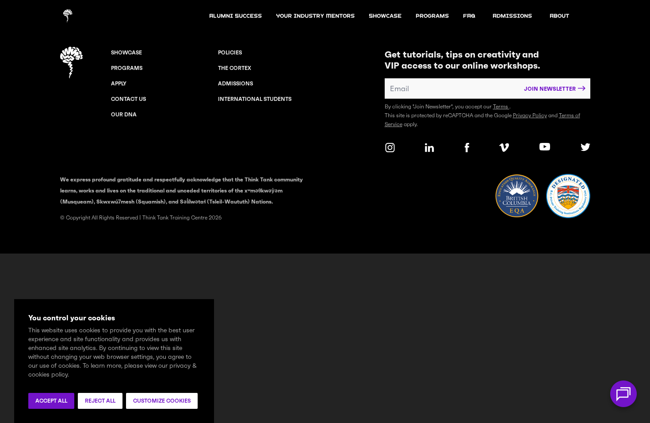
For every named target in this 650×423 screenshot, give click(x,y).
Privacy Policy (530, 115)
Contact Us (128, 99)
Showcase (126, 52)
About (559, 16)
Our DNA (124, 114)
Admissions (235, 83)
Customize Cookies (162, 400)
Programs (432, 16)
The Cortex (234, 68)
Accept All (51, 400)
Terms (501, 106)
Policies (230, 52)
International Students (254, 99)
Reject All (100, 400)
